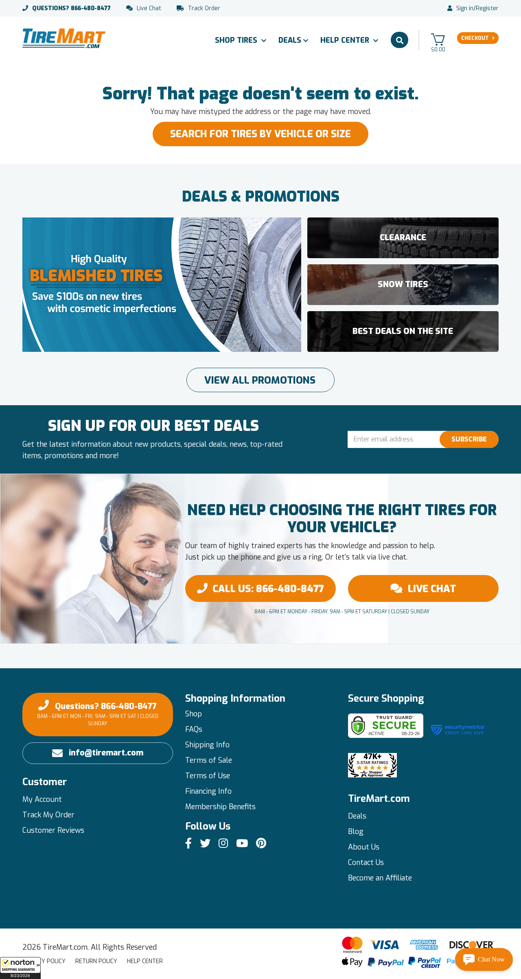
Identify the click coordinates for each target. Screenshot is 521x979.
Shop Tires (237, 40)
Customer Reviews (53, 830)
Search (399, 40)
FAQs (193, 729)
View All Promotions (259, 380)
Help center (145, 961)
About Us (363, 847)
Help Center (345, 40)
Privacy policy (44, 961)
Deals (289, 40)
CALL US (268, 588)
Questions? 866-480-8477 (97, 714)
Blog (355, 831)
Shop (193, 714)
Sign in (464, 8)
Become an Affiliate (380, 878)
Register (487, 8)
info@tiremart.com (106, 752)
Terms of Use (207, 776)
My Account (42, 799)
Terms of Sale (208, 760)
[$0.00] (438, 39)
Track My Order (48, 815)
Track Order (204, 8)
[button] (20, 968)
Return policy (96, 961)
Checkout (475, 38)
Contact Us (366, 862)
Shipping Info (207, 745)
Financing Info (208, 791)
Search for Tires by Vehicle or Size (260, 133)
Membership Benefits (220, 807)
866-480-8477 (71, 8)
